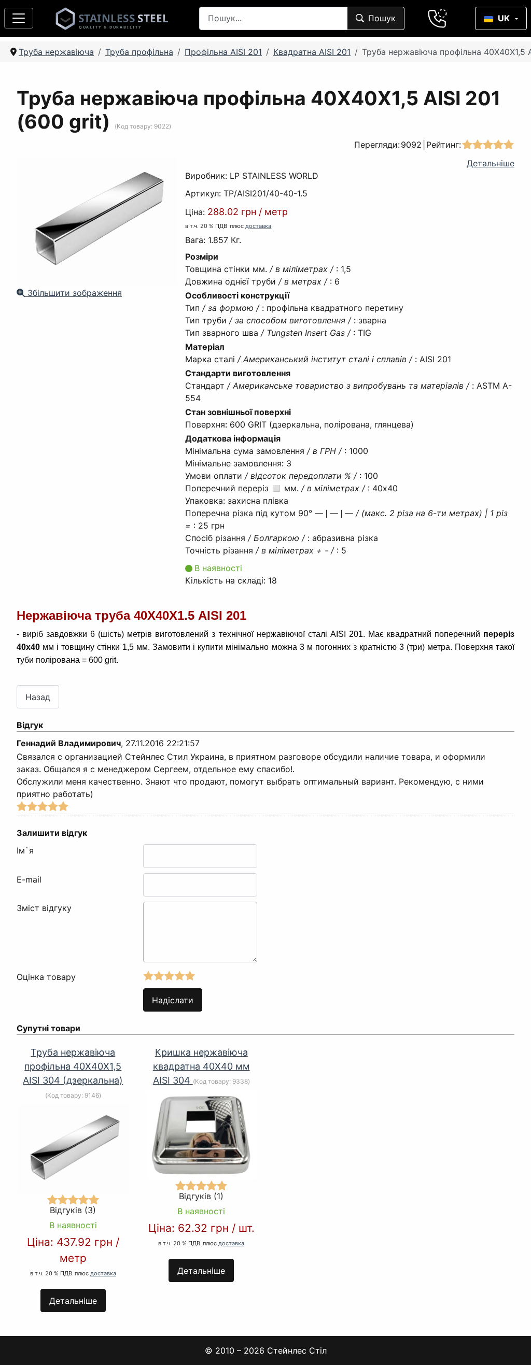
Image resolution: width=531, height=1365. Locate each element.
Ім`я (25, 850)
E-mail (29, 879)
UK (504, 18)
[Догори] (510, 1344)
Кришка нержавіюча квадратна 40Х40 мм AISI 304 (201, 1066)
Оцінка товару (46, 977)
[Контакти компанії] (437, 18)
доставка (258, 226)
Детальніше (490, 163)
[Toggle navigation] (18, 18)
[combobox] (273, 18)
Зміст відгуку (44, 908)
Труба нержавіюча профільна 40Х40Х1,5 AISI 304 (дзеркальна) (73, 1066)
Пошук (382, 18)
